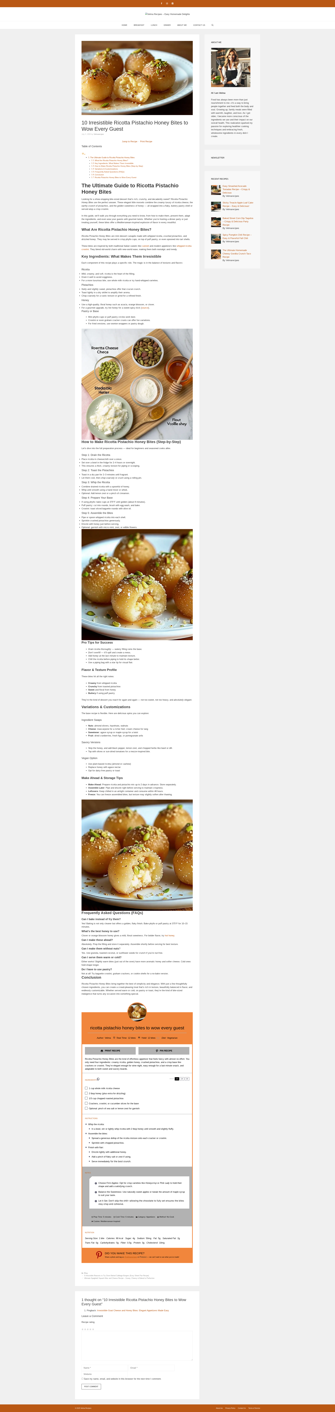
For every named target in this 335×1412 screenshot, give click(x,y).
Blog (86, 1273)
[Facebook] (161, 3)
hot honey (169, 935)
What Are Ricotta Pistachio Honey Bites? (111, 160)
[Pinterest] (172, 3)
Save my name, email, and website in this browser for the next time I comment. (122, 1379)
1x (177, 1079)
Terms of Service (254, 1408)
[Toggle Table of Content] (83, 154)
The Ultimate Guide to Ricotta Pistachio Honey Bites (112, 157)
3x (187, 1079)
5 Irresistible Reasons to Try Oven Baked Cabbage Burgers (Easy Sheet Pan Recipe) (116, 1276)
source (145, 308)
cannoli (145, 246)
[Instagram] (167, 3)
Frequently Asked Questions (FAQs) (109, 172)
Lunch (154, 25)
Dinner (167, 25)
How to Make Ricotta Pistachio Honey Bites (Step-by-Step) (119, 166)
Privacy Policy (230, 1408)
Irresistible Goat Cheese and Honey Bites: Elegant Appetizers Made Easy (133, 1310)
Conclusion (99, 175)
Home (124, 25)
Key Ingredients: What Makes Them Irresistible (114, 163)
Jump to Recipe (129, 141)
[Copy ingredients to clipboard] (98, 1079)
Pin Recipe (165, 1050)
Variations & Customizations (106, 169)
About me (182, 25)
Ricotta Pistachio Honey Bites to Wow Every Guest (115, 177)
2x (182, 1079)
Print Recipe (146, 141)
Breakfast (139, 25)
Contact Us (199, 25)
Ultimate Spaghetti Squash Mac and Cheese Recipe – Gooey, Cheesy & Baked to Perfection (119, 1278)
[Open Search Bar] (212, 25)
